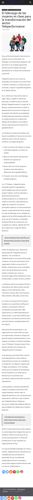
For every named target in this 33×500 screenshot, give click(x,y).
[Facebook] (3, 471)
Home (3, 7)
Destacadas (10, 7)
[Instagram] (21, 471)
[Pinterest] (14, 471)
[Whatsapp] (18, 471)
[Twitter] (7, 471)
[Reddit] (10, 471)
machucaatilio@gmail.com (16, 491)
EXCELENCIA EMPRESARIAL (14, 9)
